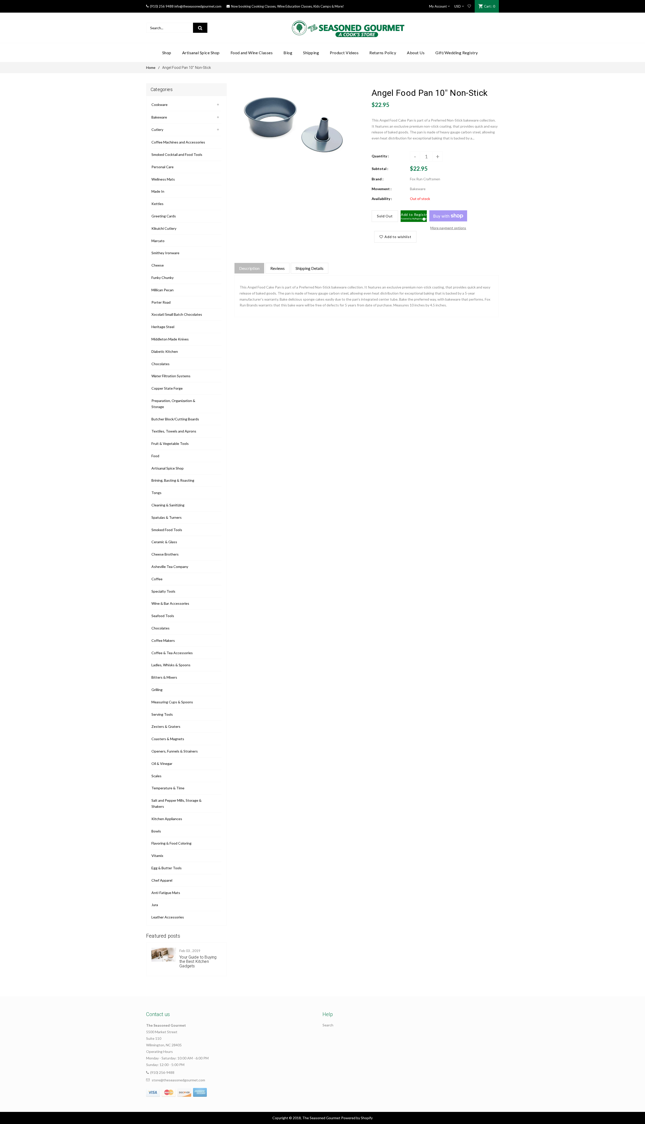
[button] (414, 216)
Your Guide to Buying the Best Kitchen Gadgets (197, 961)
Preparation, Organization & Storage (173, 403)
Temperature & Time (167, 788)
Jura (154, 905)
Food (155, 456)
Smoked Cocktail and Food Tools (176, 154)
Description (249, 268)
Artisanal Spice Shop (167, 468)
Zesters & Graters (165, 726)
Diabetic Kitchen (164, 351)
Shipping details (310, 268)
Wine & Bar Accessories (170, 603)
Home (150, 67)
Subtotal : (380, 168)
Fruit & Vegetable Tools (170, 443)
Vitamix (157, 855)
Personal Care (162, 167)
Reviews (277, 268)
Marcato (158, 241)
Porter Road (161, 302)
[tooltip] (423, 218)
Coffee (157, 579)
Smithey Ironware (165, 253)
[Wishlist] (469, 6)
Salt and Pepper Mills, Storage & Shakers (176, 803)
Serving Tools (162, 714)
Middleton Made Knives (170, 339)
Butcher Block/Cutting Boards (175, 419)
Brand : (377, 179)
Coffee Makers (163, 640)
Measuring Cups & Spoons (172, 702)
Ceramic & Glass (164, 542)
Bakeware (159, 117)
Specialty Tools (163, 591)
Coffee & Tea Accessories (172, 653)
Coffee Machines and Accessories (178, 142)
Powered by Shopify (357, 1118)
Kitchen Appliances (166, 819)
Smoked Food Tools (166, 530)
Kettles (157, 203)
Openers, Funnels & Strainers (174, 751)
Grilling (157, 689)
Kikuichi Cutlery (163, 228)
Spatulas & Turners (166, 517)
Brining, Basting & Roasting (172, 480)
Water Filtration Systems (170, 376)
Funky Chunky (162, 277)
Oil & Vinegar (161, 763)
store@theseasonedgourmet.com (178, 1080)
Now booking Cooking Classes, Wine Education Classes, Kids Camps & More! (287, 6)
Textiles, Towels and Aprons (173, 431)
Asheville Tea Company (169, 566)
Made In (157, 191)
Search (327, 1025)
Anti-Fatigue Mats (165, 892)
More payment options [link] (448, 228)
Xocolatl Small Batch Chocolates (176, 314)
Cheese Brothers (165, 554)
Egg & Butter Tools (166, 868)
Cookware (159, 104)
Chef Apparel (161, 880)
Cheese (157, 265)
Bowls (156, 831)
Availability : (382, 198)
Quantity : (380, 156)
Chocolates (160, 364)
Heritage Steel (162, 327)
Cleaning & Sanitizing (167, 505)
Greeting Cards (163, 216)
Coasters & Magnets (167, 739)
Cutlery (157, 129)
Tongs (156, 493)
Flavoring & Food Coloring (171, 843)
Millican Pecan (162, 290)
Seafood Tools (162, 616)
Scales (156, 776)
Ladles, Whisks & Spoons (170, 665)
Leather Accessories (167, 917)
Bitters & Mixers (164, 677)
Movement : (382, 189)
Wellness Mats (163, 179)
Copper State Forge (167, 388)
